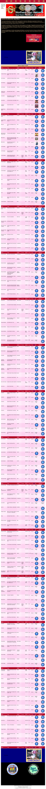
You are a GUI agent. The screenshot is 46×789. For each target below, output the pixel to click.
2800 (26, 469)
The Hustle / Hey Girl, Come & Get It (11, 705)
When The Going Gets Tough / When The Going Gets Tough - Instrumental (11, 138)
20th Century (19, 300)
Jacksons (2, 392)
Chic (2, 179)
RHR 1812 (26, 133)
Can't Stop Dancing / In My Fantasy (11, 688)
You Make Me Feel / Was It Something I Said (11, 683)
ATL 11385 (26, 193)
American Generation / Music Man (11, 613)
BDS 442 (26, 91)
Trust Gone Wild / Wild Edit (11, 133)
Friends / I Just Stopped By (11, 636)
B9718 (26, 654)
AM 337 (26, 419)
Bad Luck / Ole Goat (10, 109)
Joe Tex (2, 469)
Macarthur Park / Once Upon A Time (11, 243)
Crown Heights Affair (3, 208)
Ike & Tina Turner (3, 381)
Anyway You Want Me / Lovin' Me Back (11, 674)
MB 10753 (26, 162)
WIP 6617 (26, 327)
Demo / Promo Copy (23, 156)
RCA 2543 (26, 171)
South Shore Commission (3, 670)
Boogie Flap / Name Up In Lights (11, 230)
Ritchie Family (3, 612)
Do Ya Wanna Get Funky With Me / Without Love (11, 582)
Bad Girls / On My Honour (11, 254)
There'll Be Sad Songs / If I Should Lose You (11, 142)
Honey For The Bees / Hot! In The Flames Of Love (11, 554)
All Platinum (19, 645)
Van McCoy (3, 705)
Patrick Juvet (3, 544)
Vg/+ (29, 392)
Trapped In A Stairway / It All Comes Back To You (11, 567)
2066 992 (26, 577)
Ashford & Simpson (2, 105)
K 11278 (26, 78)
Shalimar (2, 632)
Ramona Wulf (3, 608)
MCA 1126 (26, 743)
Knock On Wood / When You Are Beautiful (11, 83)
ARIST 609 (26, 466)
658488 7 (26, 531)
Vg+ (29, 69)
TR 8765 (26, 502)
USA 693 (26, 456)
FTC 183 (26, 687)
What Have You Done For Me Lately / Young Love (11, 428)
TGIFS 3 (26, 566)
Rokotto (2, 617)
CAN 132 (26, 544)
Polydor (18, 577)
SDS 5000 (26, 116)
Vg (28, 641)
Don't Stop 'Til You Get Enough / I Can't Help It (12, 536)
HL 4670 (26, 709)
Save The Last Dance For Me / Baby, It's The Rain (11, 609)
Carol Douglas (3, 155)
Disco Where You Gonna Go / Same (11, 309)
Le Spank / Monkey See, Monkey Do (11, 490)
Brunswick (18, 359)
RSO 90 (26, 386)
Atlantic (18, 78)
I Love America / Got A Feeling (11, 544)
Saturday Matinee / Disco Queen (11, 562)
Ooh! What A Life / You (10, 322)
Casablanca (19, 243)
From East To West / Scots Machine (11, 734)
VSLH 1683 (26, 439)
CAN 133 (26, 562)
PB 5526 (26, 124)
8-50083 (26, 309)
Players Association (3, 591)
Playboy (18, 212)
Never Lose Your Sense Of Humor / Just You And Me (11, 558)
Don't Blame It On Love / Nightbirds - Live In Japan (11, 624)
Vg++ (29, 73)
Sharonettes (3, 641)
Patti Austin (3, 553)
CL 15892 (26, 679)
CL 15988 (26, 70)
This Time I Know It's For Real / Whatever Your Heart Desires (12, 285)
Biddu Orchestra (3, 128)
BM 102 (26, 641)
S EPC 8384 (26, 525)
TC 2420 (26, 304)
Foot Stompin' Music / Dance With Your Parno (11, 360)
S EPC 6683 (26, 406)
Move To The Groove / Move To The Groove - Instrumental (12, 512)
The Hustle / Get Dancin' (11, 720)
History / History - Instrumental (11, 507)
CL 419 (26, 700)
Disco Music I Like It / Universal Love (12, 415)
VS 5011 (26, 590)
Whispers (2, 742)
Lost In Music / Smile (10, 654)
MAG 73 (26, 414)
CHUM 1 (26, 636)
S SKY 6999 (26, 217)
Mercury (18, 729)
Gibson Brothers (3, 322)
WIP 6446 (26, 373)
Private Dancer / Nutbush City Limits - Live (11, 692)
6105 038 (26, 705)
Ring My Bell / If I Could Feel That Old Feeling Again (11, 96)
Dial (17, 469)
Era (17, 377)
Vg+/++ (29, 82)
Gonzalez (2, 355)
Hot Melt (18, 507)
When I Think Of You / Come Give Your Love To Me (11, 419)
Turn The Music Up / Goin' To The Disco (11, 591)
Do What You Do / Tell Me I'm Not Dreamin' (11, 466)
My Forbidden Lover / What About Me (11, 188)
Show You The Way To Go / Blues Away (11, 397)
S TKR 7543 (26, 96)
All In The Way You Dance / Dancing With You (11, 494)
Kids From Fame (3, 478)
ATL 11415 (26, 175)
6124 (26, 100)
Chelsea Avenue (18, 650)
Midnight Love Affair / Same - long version (11, 162)
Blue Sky (18, 216)
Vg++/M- (29, 100)
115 (25, 377)
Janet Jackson (3, 419)
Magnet (18, 414)
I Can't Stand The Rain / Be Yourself (11, 314)
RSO (17, 386)
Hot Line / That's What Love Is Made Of (11, 679)
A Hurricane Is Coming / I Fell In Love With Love (11, 171)
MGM (18, 346)
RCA (17, 124)
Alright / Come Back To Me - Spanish (11, 457)
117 (25, 142)
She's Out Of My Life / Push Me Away (12, 525)
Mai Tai (2, 507)
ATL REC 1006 (26, 474)
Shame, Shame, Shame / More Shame (12, 646)
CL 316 (26, 696)
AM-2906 (26, 452)
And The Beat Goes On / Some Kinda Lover (12, 743)
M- (28, 133)
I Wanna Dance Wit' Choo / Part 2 (11, 226)
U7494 (26, 271)
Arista (18, 465)
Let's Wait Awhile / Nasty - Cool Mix (12, 433)
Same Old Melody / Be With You (11, 503)
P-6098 (26, 212)
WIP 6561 (26, 331)
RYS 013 (26, 599)
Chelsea (18, 221)
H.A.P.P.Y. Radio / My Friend (11, 300)
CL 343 (26, 691)
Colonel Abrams (3, 201)
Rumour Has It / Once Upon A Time (11, 281)
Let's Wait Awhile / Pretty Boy (11, 452)
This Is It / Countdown (10, 216)
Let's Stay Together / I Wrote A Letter (11, 696)
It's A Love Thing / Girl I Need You (11, 738)
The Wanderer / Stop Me (11, 258)
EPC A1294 (26, 411)
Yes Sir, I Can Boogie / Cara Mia (11, 125)
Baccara (2, 124)
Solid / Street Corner (10, 104)
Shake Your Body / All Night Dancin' (11, 393)
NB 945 (26, 724)
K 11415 (26, 183)
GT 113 (26, 238)
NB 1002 (26, 557)
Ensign (18, 586)
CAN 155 (26, 254)
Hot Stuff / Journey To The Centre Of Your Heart (11, 263)
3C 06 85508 (26, 74)
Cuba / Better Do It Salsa (11, 331)
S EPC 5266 (26, 397)
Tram (18, 502)
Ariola (18, 82)
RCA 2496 (26, 166)
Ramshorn (18, 133)
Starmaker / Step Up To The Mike (11, 479)
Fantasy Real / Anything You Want (11, 586)
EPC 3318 (26, 129)
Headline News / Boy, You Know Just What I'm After (11, 156)
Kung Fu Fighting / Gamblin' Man (11, 147)
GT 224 (26, 733)
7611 (26, 109)
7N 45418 (26, 151)
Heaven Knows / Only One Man (11, 290)
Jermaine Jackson (4, 465)
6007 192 (26, 729)
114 (25, 137)
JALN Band (3, 414)
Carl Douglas (3, 146)
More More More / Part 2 (11, 91)
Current (2, 212)
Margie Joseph (3, 511)
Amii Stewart (3, 78)
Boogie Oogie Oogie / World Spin (11, 70)
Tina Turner (3, 691)
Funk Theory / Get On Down (11, 617)
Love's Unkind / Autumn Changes (10, 239)
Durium (18, 608)
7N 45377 (26, 147)
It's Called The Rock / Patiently (11, 304)
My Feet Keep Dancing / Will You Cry (11, 175)
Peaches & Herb (3, 577)
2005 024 (26, 225)
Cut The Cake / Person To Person (11, 120)
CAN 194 (26, 498)
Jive (17, 137)
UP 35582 (26, 382)
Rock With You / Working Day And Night (11, 521)
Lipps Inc (2, 498)
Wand (18, 669)
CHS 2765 (26, 336)
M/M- (29, 271)
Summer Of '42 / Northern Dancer (11, 129)
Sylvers (2, 674)
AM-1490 (26, 423)
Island (18, 322)
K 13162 (26, 632)
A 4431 (26, 401)
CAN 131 (26, 243)
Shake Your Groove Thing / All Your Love (11, 578)
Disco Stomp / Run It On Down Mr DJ (11, 369)
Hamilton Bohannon (2, 360)
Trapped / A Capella (10, 201)
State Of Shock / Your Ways (11, 401)
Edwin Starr (3, 300)
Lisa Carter (3, 502)
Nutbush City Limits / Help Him (11, 381)
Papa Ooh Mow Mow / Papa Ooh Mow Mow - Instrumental (11, 641)
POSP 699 (26, 624)
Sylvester (2, 687)
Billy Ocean (3, 137)
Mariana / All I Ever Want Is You (12, 326)
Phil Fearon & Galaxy (3, 586)
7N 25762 (26, 490)
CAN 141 (26, 289)
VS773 (26, 507)
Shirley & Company (2, 646)
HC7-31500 (26, 512)
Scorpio (18, 115)
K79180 (26, 258)
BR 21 (26, 359)
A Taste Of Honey (3, 69)
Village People (3, 724)
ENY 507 (26, 586)
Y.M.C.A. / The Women (10, 724)
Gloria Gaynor (3, 335)
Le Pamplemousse (3, 490)
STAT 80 (26, 617)
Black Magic (19, 641)
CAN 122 (26, 280)
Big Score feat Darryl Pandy (3, 133)
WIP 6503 (26, 323)
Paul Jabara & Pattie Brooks (3, 571)
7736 (26, 82)
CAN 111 (26, 267)
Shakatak (2, 623)
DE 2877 (26, 608)
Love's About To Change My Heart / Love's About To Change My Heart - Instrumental (11, 273)
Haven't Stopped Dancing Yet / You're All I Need (11, 356)
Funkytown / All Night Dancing (11, 498)
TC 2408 (26, 300)
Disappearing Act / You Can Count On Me (11, 628)
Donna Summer (3, 238)
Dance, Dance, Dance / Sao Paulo (11, 197)
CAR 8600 (26, 650)
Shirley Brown (3, 650)
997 (25, 201)
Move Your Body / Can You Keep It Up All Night (11, 318)
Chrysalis (18, 335)
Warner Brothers (18, 259)
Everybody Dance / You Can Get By (11, 180)
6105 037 (26, 720)
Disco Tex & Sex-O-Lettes (3, 221)
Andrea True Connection (3, 92)
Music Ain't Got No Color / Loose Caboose (11, 470)
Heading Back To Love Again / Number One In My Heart (11, 604)
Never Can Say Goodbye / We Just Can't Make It (11, 347)
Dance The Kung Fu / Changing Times (10, 151)
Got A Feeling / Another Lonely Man (11, 540)
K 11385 (26, 188)
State (18, 617)
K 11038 (26, 197)
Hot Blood (2, 377)
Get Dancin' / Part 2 (10, 221)
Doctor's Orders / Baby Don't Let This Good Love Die (11, 166)
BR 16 (26, 364)
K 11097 (26, 179)
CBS (17, 100)
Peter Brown (3, 581)
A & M (18, 419)
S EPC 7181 (26, 393)
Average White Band (3, 120)
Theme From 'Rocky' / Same (11, 212)
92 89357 (26, 553)
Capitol (18, 69)
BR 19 (26, 368)
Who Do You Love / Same (11, 474)
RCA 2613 (26, 156)
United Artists (19, 381)
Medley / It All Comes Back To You (11, 571)
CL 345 (26, 104)
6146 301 (26, 645)
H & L (18, 709)
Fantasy (18, 687)
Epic (17, 128)
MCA (18, 201)
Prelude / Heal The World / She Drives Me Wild (12, 531)
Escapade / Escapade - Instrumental (10, 424)
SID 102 (26, 355)
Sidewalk (18, 355)
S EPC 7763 (26, 536)
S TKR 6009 (26, 582)
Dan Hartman (3, 216)
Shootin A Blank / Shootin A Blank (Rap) (11, 650)
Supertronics (19, 599)
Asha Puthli (3, 100)
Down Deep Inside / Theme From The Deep (11, 268)
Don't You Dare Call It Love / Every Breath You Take (11, 340)
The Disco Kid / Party (10, 709)
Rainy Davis (3, 599)
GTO (17, 238)
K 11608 (26, 313)
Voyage (2, 733)
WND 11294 (26, 670)
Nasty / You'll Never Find (11, 443)
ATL (17, 474)
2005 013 (26, 234)
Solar (18, 632)
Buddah (18, 91)
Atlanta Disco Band (3, 109)
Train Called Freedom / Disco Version (11, 670)
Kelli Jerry (2, 474)
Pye (17, 146)
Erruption (2, 313)
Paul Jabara (3, 557)
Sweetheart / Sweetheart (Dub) (12, 599)
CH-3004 (26, 221)
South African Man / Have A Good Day (11, 364)
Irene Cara (2, 386)
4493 (26, 674)
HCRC (18, 511)
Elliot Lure (2, 309)
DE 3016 (26, 612)
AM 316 (26, 443)
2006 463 (26, 346)
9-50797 (26, 520)
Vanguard (18, 590)
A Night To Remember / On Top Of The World (12, 633)
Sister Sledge (3, 654)
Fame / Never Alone (10, 386)
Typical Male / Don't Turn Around (11, 701)
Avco (18, 705)
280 (25, 478)
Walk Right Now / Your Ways (11, 410)
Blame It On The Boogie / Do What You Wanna (11, 406)
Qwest (18, 553)
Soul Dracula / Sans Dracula (11, 377)
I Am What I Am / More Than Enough (11, 336)
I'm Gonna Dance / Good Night (11, 100)
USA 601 (26, 432)
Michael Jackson (3, 520)
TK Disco (18, 581)
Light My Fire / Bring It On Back (12, 78)
